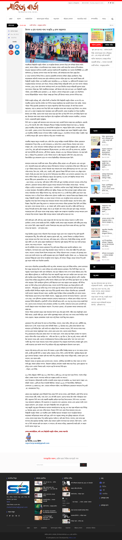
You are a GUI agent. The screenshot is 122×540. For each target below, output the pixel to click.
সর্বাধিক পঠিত (109, 45)
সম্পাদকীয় (94, 19)
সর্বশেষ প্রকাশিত (96, 45)
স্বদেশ (19, 19)
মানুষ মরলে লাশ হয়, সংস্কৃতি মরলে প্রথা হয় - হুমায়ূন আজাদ (101, 298)
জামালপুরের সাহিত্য (43, 19)
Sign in (71, 3)
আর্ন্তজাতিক (28, 19)
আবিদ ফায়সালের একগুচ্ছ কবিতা (101, 59)
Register (76, 3)
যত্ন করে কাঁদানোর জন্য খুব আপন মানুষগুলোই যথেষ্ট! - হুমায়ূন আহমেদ (102, 284)
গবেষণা (95, 131)
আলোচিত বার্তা (81, 19)
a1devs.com (72, 538)
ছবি (94, 267)
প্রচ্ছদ (10, 19)
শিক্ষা (94, 200)
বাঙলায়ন (56, 19)
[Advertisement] (80, 9)
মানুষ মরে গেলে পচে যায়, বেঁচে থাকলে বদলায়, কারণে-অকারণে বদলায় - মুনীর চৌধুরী (100, 291)
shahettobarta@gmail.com (17, 507)
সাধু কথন (95, 275)
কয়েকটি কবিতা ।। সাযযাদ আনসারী (101, 62)
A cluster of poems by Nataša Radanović (45, 25)
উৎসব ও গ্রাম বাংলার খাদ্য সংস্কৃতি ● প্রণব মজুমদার (45, 29)
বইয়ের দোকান (68, 19)
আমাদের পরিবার (90, 528)
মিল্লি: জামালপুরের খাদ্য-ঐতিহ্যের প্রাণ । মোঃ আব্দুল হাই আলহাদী (101, 54)
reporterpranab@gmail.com (37, 443)
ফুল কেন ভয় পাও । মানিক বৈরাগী (102, 50)
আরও (104, 19)
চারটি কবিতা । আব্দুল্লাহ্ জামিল (100, 65)
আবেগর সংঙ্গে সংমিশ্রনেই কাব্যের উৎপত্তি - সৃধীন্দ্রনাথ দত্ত (101, 303)
